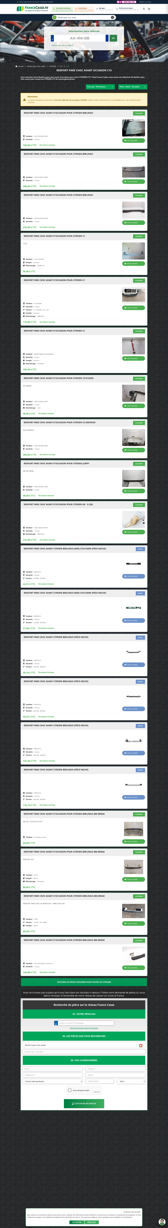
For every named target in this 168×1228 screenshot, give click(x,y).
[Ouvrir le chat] (162, 1223)
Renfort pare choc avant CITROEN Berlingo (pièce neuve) (56, 637)
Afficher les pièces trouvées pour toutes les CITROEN (84, 982)
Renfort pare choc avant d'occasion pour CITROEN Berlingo (58, 113)
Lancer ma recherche (85, 1103)
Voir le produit (132, 140)
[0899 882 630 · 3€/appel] (126, 2)
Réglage (92, 1222)
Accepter (76, 1222)
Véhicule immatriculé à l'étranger (84, 1028)
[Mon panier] (149, 9)
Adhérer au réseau (145, 2)
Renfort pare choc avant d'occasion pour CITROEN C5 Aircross (59, 422)
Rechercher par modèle (62, 45)
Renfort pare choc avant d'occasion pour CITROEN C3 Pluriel (59, 378)
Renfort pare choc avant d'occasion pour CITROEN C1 (54, 236)
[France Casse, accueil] (32, 8)
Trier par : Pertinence (100, 86)
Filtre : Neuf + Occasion (133, 86)
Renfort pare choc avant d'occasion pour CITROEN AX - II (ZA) (58, 504)
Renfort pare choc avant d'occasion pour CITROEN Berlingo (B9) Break (64, 814)
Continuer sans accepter (131, 1212)
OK (113, 38)
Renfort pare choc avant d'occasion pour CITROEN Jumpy (56, 463)
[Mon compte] (144, 9)
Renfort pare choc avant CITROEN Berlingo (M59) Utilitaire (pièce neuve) (65, 549)
